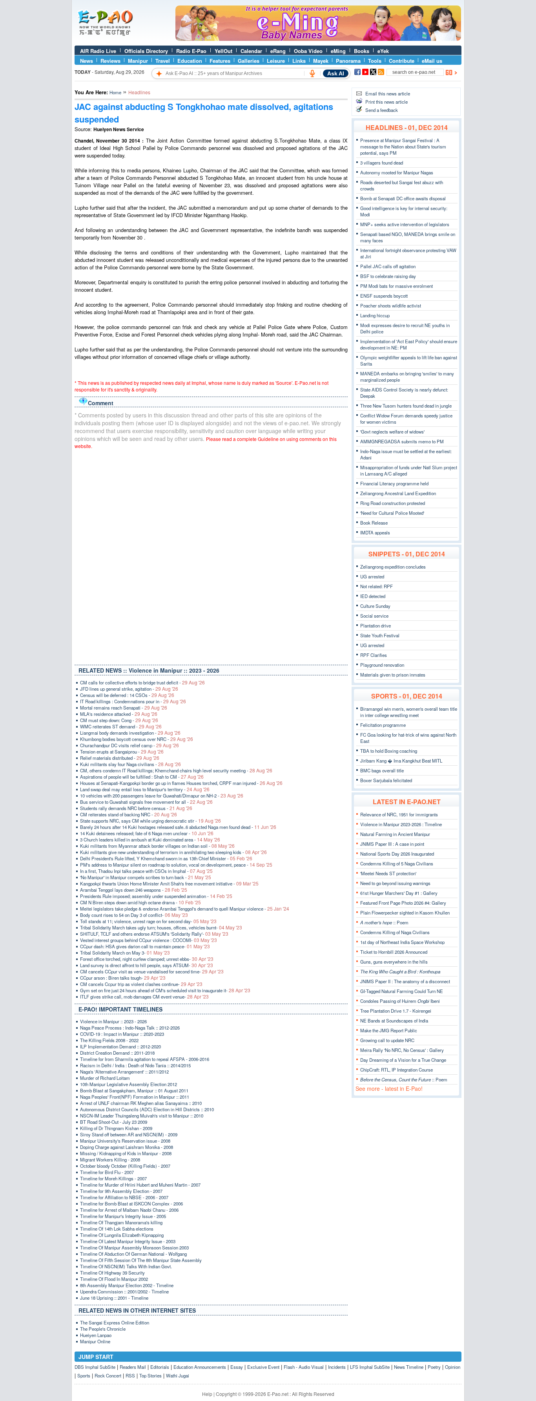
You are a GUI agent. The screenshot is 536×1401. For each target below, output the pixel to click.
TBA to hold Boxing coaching (388, 751)
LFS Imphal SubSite (370, 1367)
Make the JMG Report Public (388, 1030)
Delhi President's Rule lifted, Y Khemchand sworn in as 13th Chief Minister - (166, 858)
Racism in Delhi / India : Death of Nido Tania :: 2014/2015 (135, 1065)
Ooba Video (308, 51)
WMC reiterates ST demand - (121, 726)
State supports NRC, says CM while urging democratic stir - (150, 821)
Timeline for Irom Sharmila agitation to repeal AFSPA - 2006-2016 (144, 1059)
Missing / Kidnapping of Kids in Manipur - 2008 (125, 1153)
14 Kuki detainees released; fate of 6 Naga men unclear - (146, 833)
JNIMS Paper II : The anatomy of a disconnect (405, 981)
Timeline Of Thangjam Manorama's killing (121, 1222)
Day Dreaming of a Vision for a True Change (403, 1060)
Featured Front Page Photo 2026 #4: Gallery (403, 903)
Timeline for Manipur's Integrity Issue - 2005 (123, 1216)
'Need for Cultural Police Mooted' (392, 513)
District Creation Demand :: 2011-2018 (117, 1053)
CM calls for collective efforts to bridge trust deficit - (142, 682)
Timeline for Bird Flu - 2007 (107, 1172)
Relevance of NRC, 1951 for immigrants (399, 814)
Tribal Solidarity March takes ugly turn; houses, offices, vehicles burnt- (161, 927)
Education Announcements (199, 1367)
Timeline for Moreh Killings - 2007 (113, 1178)
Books (361, 51)
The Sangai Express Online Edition (114, 1322)
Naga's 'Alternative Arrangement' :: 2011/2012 (124, 1071)
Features (220, 60)
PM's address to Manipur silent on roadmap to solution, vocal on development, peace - (176, 864)
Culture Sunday (375, 606)
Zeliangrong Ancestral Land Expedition (398, 493)
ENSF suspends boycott (384, 296)
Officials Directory (146, 51)
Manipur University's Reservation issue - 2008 (125, 1141)
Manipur (138, 60)
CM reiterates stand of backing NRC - (128, 814)
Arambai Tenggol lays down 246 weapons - (133, 890)
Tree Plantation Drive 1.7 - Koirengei (395, 1011)
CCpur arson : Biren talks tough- (123, 978)
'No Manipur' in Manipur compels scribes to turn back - (145, 877)
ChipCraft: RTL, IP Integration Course (396, 1069)
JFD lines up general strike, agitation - (129, 689)
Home (115, 92)
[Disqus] (211, 555)
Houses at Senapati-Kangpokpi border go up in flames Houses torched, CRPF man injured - (181, 783)
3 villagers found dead (381, 162)
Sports (83, 1375)
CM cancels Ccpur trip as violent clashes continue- (141, 984)
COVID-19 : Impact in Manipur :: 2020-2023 (122, 1034)
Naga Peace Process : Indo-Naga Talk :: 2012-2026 (130, 1027)
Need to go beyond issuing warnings (395, 883)
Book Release (374, 522)
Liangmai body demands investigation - (130, 733)
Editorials (159, 1367)
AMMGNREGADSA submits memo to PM (402, 441)
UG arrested (372, 576)
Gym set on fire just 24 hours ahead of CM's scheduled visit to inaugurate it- (165, 990)
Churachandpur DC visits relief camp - (129, 745)
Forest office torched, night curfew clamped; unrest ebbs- (146, 959)
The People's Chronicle (103, 1329)
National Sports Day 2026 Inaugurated (397, 853)
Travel (162, 60)
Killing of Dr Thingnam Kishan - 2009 (116, 1128)
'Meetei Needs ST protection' (388, 873)
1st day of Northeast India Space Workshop (402, 942)
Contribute (401, 60)
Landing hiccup (375, 315)
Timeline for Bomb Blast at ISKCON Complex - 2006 (131, 1203)
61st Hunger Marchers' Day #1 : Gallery (399, 893)
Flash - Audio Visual (304, 1367)
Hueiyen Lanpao (95, 1335)
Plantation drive (375, 625)
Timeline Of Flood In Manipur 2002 (114, 1279)
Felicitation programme (383, 725)
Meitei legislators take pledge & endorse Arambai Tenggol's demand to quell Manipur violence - (184, 908)
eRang (278, 51)
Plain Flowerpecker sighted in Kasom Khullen (405, 912)
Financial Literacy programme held (394, 483)
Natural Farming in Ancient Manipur (395, 834)
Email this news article (387, 93)
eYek (383, 51)
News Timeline (408, 1367)
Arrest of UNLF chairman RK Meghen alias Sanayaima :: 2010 (141, 1103)
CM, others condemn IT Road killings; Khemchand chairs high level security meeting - (176, 770)
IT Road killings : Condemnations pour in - (133, 701)
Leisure (276, 60)
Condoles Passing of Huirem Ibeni (400, 1001)
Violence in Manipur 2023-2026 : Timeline (401, 824)
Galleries (248, 60)
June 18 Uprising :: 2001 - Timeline (114, 1298)
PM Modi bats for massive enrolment (396, 286)
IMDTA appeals (375, 532)
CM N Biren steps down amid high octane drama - (140, 902)
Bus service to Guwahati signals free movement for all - (146, 802)
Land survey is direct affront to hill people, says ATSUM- (146, 965)
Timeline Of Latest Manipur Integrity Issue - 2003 (127, 1241)
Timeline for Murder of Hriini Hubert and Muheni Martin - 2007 (140, 1185)
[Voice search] (312, 73)
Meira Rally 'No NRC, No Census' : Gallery (402, 1050)
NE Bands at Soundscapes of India (394, 1020)
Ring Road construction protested (392, 503)
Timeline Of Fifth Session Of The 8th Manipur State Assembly (141, 1260)
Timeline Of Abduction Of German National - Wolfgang (133, 1254)
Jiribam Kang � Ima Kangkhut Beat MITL (401, 760)
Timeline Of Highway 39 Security (112, 1272)
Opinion (452, 1367)
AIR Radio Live (98, 51)
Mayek (320, 60)
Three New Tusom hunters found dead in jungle (406, 405)
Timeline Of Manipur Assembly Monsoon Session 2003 (134, 1247)
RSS (130, 1375)
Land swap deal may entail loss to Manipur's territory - (145, 789)
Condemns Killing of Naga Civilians (395, 932)
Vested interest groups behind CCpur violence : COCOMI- (148, 940)
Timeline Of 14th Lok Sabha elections (116, 1228)
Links (299, 60)
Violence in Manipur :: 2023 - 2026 (113, 1021)
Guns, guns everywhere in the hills (394, 961)
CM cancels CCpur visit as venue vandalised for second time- (152, 971)
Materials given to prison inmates (392, 674)
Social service (374, 616)
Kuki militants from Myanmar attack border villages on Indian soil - (157, 846)
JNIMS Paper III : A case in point (392, 844)
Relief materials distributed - (119, 758)
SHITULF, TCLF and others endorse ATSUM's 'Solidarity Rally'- (154, 934)
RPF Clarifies (373, 655)
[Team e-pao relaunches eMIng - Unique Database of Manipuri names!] (318, 39)
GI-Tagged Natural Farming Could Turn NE (401, 991)
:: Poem (384, 922)
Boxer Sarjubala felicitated (386, 780)
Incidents (337, 1367)
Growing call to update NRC (387, 1040)
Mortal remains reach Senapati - (123, 707)
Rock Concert (108, 1375)
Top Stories (150, 1375)
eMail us (432, 60)
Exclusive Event (263, 1367)
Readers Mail (133, 1367)
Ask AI (335, 73)
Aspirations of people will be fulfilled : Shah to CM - (142, 777)
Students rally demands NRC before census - (136, 808)
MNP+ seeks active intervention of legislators (404, 224)
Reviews (110, 60)
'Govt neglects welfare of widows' (392, 431)
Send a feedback (381, 110)
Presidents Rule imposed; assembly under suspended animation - (156, 896)
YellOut (223, 51)
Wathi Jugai (177, 1375)
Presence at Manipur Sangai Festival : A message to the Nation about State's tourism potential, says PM (403, 146)
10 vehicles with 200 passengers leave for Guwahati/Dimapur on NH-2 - (161, 795)
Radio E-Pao (191, 51)
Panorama (348, 60)
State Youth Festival (379, 635)
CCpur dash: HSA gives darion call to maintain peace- (145, 946)
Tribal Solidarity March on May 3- (125, 952)
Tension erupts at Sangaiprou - (122, 751)
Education (189, 60)
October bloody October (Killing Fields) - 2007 (125, 1166)
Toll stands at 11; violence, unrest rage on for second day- (148, 921)
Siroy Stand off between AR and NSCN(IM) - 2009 (128, 1134)
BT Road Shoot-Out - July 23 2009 (113, 1122)
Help (207, 1393)
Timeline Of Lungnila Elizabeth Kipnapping (122, 1235)
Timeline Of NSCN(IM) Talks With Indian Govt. (126, 1266)
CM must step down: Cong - (119, 720)
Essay (236, 1367)
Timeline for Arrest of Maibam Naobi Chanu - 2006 (129, 1210)
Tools (374, 60)
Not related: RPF (376, 586)
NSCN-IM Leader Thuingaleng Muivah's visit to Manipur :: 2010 (141, 1115)
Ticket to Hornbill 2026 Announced (393, 952)
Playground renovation (382, 665)
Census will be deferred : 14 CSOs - (127, 695)
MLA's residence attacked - (118, 714)
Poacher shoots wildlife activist (390, 305)
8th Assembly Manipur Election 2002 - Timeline (126, 1285)
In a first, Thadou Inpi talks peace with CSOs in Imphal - (146, 871)
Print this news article (386, 102)
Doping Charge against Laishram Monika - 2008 (126, 1147)
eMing (338, 51)
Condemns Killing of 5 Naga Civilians (396, 863)
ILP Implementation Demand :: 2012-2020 (120, 1046)
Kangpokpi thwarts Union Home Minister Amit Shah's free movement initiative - (169, 883)
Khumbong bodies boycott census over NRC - (136, 739)
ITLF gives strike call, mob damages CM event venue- (144, 996)
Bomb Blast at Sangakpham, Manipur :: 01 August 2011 (134, 1090)
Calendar (251, 51)
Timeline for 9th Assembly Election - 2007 (121, 1191)
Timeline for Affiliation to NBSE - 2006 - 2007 (124, 1197)
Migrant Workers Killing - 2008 (110, 1159)
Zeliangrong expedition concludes (393, 566)
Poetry (434, 1367)
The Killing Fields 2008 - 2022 (109, 1040)
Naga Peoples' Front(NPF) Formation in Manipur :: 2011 (134, 1097)
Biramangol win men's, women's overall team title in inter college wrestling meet (408, 712)
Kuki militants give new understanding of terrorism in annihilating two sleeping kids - (173, 852)
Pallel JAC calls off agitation (388, 266)
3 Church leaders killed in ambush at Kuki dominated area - (150, 839)
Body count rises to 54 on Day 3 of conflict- (134, 915)
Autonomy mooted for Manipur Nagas (396, 172)
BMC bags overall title (382, 770)
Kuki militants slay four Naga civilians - (130, 764)
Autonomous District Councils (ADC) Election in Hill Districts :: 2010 (147, 1109)
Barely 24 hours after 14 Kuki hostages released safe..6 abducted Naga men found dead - (178, 827)
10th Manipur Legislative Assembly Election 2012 (128, 1084)
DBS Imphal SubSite (95, 1367)
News (86, 60)
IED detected (372, 596)
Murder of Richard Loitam (105, 1078)
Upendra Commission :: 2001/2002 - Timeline (124, 1291)
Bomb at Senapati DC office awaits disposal (403, 198)
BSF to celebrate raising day (388, 276)
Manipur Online (95, 1341)
